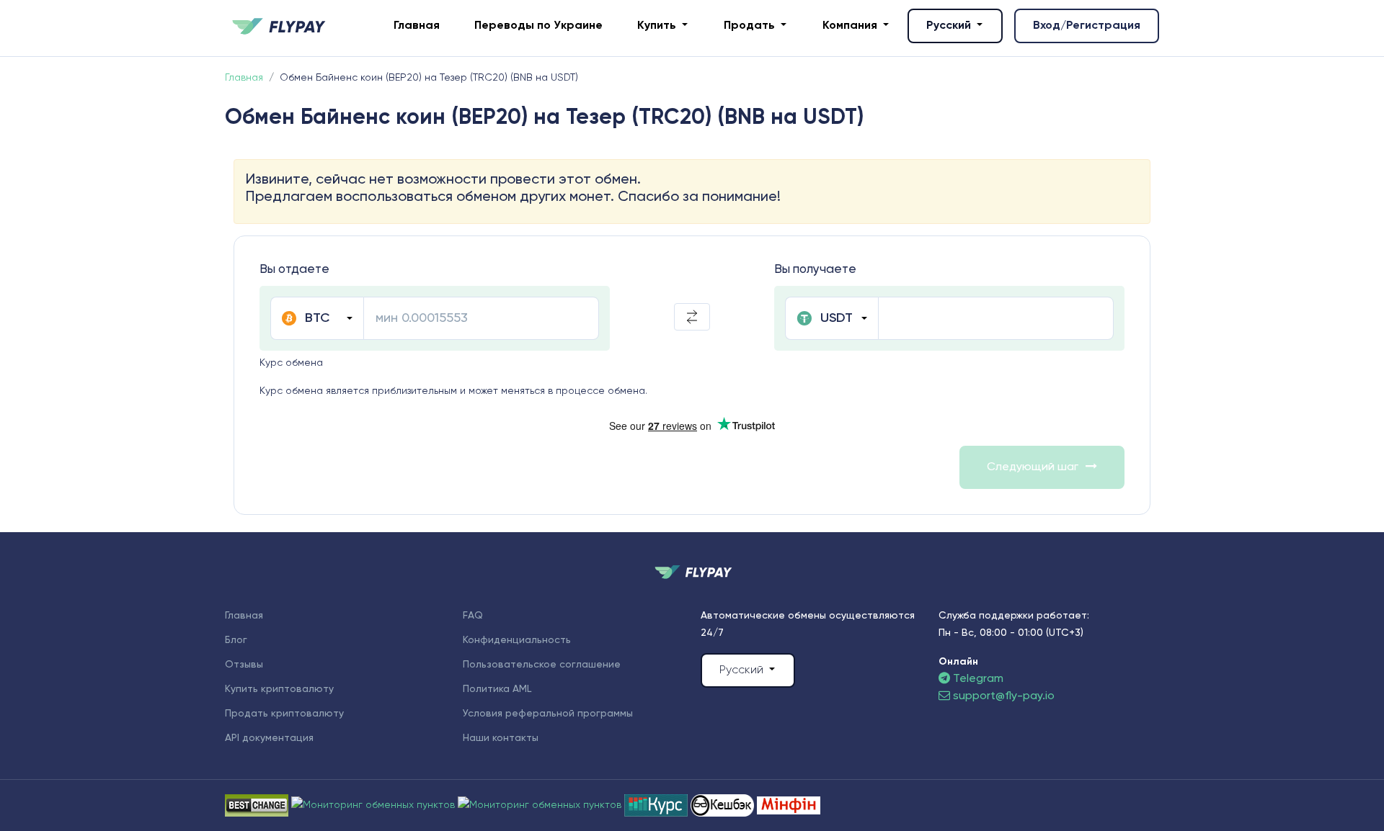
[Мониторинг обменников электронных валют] (657, 805)
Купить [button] (658, 26)
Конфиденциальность (517, 640)
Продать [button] (751, 26)
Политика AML (497, 689)
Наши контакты (500, 738)
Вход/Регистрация (1086, 26)
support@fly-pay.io (1004, 696)
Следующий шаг (1032, 467)
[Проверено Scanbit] (374, 805)
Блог (236, 640)
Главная (417, 26)
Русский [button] (950, 26)
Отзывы (244, 665)
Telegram (976, 679)
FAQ (473, 616)
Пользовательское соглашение (542, 665)
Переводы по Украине (538, 26)
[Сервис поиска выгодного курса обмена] (541, 805)
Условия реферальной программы (548, 714)
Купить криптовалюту (279, 689)
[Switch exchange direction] (692, 317)
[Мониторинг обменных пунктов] (788, 805)
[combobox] (316, 318)
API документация (269, 738)
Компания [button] (851, 26)
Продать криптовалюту (284, 714)
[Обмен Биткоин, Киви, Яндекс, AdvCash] (724, 805)
